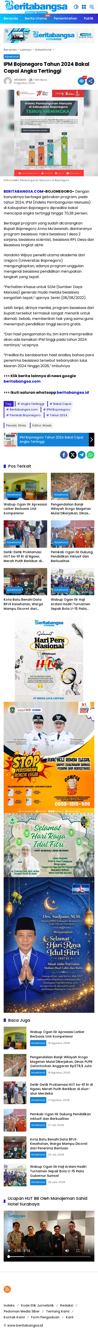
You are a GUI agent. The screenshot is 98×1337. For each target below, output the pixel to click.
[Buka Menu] (84, 7)
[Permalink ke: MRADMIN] (9, 81)
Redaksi (66, 1305)
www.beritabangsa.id (25, 1325)
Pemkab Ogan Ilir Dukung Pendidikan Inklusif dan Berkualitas (72, 556)
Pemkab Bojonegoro (25, 415)
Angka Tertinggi (32, 404)
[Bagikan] (90, 81)
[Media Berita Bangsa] (36, 6)
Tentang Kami (57, 1311)
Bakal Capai (62, 404)
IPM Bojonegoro (58, 409)
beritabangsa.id (73, 392)
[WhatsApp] (90, 455)
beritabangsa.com (22, 381)
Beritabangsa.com (24, 409)
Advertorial (12, 56)
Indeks (9, 1305)
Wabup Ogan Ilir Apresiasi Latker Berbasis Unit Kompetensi (25, 508)
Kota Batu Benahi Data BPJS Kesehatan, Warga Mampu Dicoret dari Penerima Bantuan (23, 604)
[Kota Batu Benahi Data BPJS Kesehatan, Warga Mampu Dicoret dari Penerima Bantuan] (25, 581)
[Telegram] (81, 455)
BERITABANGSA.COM (23, 191)
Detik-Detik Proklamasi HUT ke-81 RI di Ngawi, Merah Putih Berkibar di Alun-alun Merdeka (23, 556)
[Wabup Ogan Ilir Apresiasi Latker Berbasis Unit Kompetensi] (25, 486)
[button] (76, 7)
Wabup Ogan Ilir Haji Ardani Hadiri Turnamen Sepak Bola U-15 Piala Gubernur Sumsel (70, 604)
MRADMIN (20, 80)
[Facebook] (64, 455)
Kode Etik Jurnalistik (37, 1305)
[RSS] (7, 1289)
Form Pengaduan (45, 1317)
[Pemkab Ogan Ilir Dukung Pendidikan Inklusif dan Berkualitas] (72, 534)
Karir (70, 1317)
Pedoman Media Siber (22, 1311)
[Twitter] (73, 455)
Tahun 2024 (58, 415)
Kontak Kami (14, 1317)
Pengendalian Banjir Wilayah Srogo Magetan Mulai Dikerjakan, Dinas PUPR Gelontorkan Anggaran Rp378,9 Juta (71, 509)
